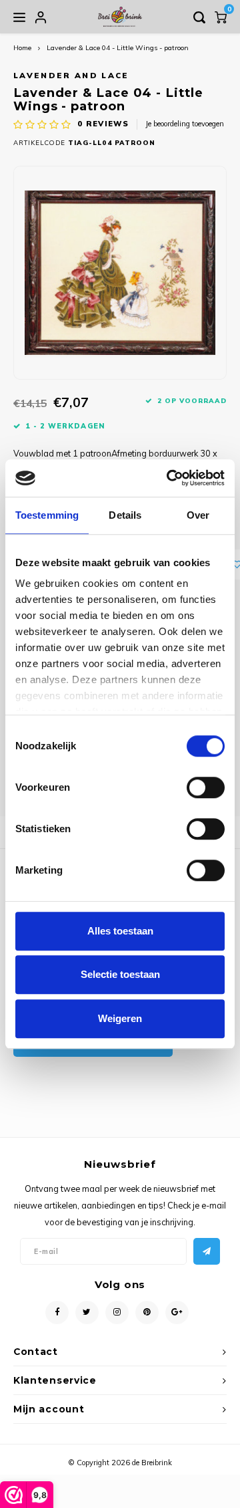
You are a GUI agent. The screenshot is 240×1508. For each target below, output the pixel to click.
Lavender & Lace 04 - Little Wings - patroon (118, 47)
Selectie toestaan (120, 974)
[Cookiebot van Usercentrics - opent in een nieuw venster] (169, 478)
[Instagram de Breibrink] (117, 1312)
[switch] (206, 787)
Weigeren (120, 1018)
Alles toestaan (120, 930)
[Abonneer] (206, 1251)
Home (22, 47)
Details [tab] (125, 515)
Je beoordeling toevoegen (184, 123)
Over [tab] (198, 515)
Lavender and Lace (71, 75)
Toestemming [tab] (47, 515)
